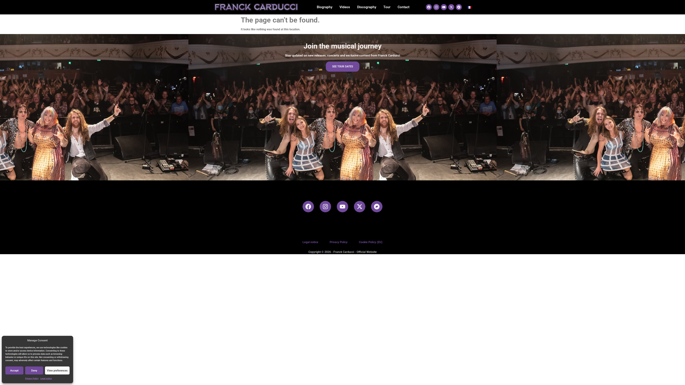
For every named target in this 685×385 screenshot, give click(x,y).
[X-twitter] (451, 7)
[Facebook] (429, 7)
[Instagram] (436, 7)
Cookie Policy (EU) (370, 242)
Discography (366, 7)
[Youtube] (444, 7)
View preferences (57, 370)
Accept (14, 370)
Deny (34, 370)
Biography (324, 7)
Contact (403, 7)
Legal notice (46, 378)
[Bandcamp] (459, 7)
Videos (344, 7)
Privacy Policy (32, 378)
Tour (386, 7)
